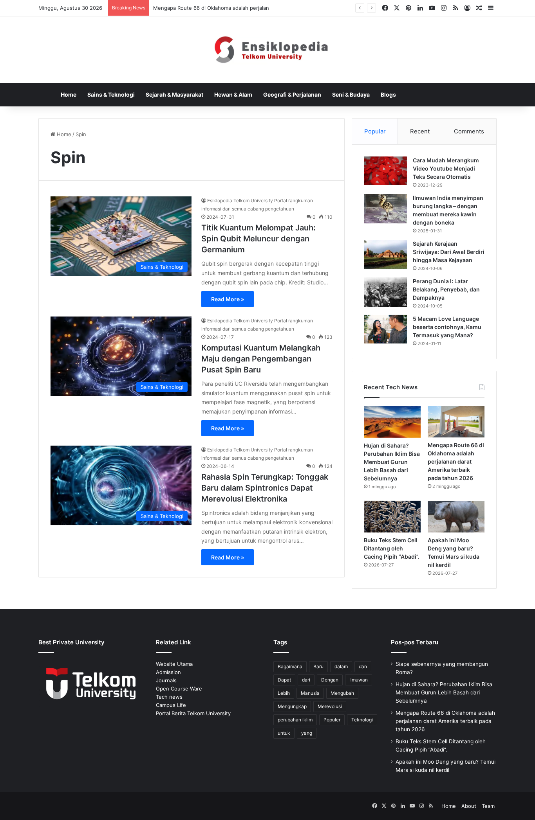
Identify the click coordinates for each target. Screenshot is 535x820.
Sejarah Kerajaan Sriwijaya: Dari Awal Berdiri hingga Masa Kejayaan (448, 251)
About (468, 806)
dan (363, 666)
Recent (420, 131)
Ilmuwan (358, 680)
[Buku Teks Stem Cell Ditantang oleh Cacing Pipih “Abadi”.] (392, 517)
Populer (332, 720)
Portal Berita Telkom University (193, 713)
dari (306, 680)
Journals (166, 680)
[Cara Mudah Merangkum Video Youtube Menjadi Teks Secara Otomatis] (385, 170)
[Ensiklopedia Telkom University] (268, 49)
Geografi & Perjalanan (292, 94)
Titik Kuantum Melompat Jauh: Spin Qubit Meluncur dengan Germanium (258, 238)
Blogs (388, 94)
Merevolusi (330, 706)
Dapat (284, 680)
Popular (375, 131)
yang (306, 733)
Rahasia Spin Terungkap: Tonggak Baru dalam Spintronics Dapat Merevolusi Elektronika (264, 488)
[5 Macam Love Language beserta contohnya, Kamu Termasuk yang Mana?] (385, 329)
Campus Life (171, 705)
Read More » (227, 299)
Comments (469, 131)
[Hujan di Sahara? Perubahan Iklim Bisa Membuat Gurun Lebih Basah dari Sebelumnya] (392, 422)
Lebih (284, 693)
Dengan (329, 680)
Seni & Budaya (351, 94)
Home (68, 94)
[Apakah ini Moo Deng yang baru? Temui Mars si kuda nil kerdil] (456, 516)
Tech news (169, 697)
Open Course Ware (179, 688)
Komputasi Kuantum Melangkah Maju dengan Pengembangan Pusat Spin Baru (260, 358)
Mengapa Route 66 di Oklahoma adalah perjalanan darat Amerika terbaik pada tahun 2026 (262, 8)
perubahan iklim (295, 720)
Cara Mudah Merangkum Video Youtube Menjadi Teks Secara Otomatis (446, 168)
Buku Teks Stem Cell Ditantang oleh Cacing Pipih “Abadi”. (391, 548)
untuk (284, 733)
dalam (341, 666)
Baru (318, 666)
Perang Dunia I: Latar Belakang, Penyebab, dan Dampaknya (446, 289)
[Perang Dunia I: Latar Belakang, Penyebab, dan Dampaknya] (385, 292)
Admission (168, 672)
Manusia (310, 693)
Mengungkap (292, 706)
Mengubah (342, 693)
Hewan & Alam (233, 94)
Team (488, 806)
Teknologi (362, 720)
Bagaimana (290, 666)
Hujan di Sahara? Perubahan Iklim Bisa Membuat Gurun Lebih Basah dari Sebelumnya (392, 462)
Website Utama (174, 664)
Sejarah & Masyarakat (174, 94)
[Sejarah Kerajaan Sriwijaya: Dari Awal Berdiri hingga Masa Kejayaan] (385, 254)
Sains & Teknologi (111, 94)
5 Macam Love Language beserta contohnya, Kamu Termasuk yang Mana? (447, 326)
